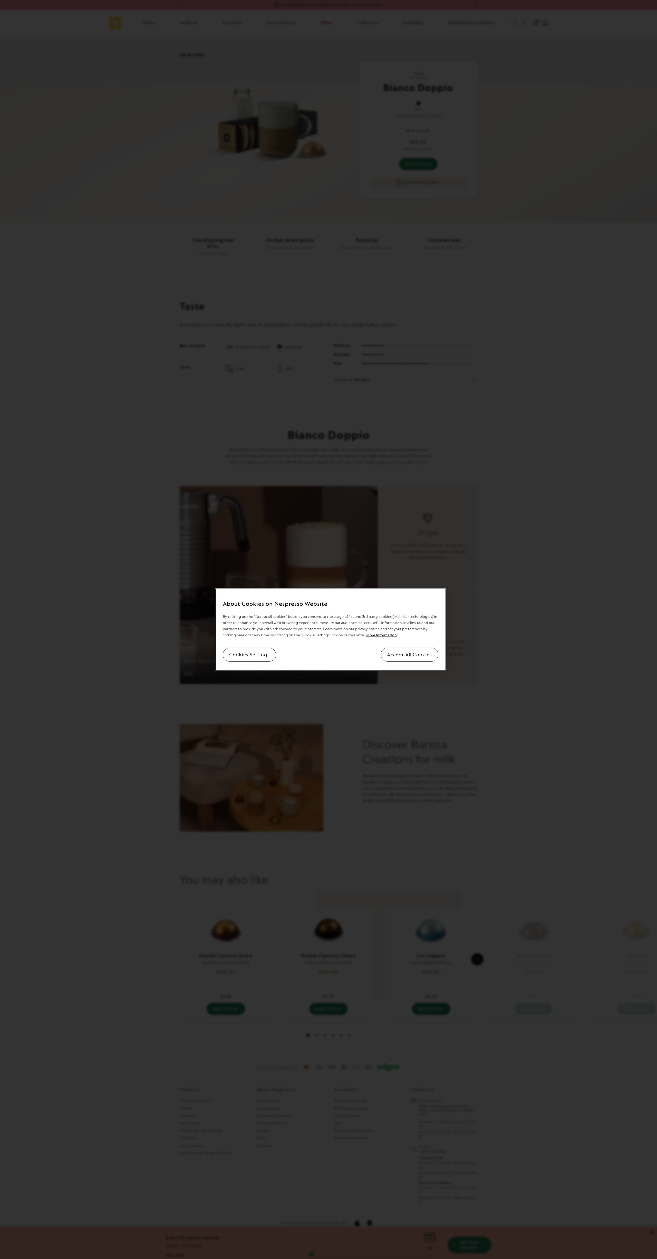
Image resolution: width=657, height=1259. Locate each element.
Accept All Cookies (409, 655)
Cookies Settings (249, 655)
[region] (330, 629)
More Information (381, 635)
